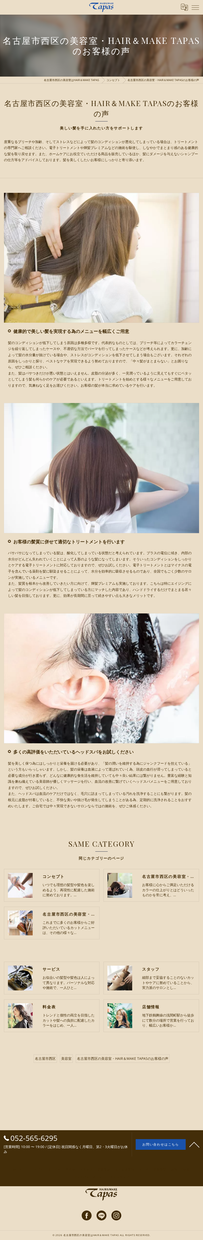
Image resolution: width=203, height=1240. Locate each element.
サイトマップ (119, 1177)
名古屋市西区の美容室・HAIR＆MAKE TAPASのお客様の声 (122, 1058)
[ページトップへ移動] (194, 1144)
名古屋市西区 (45, 1058)
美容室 (66, 1058)
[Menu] (195, 7)
